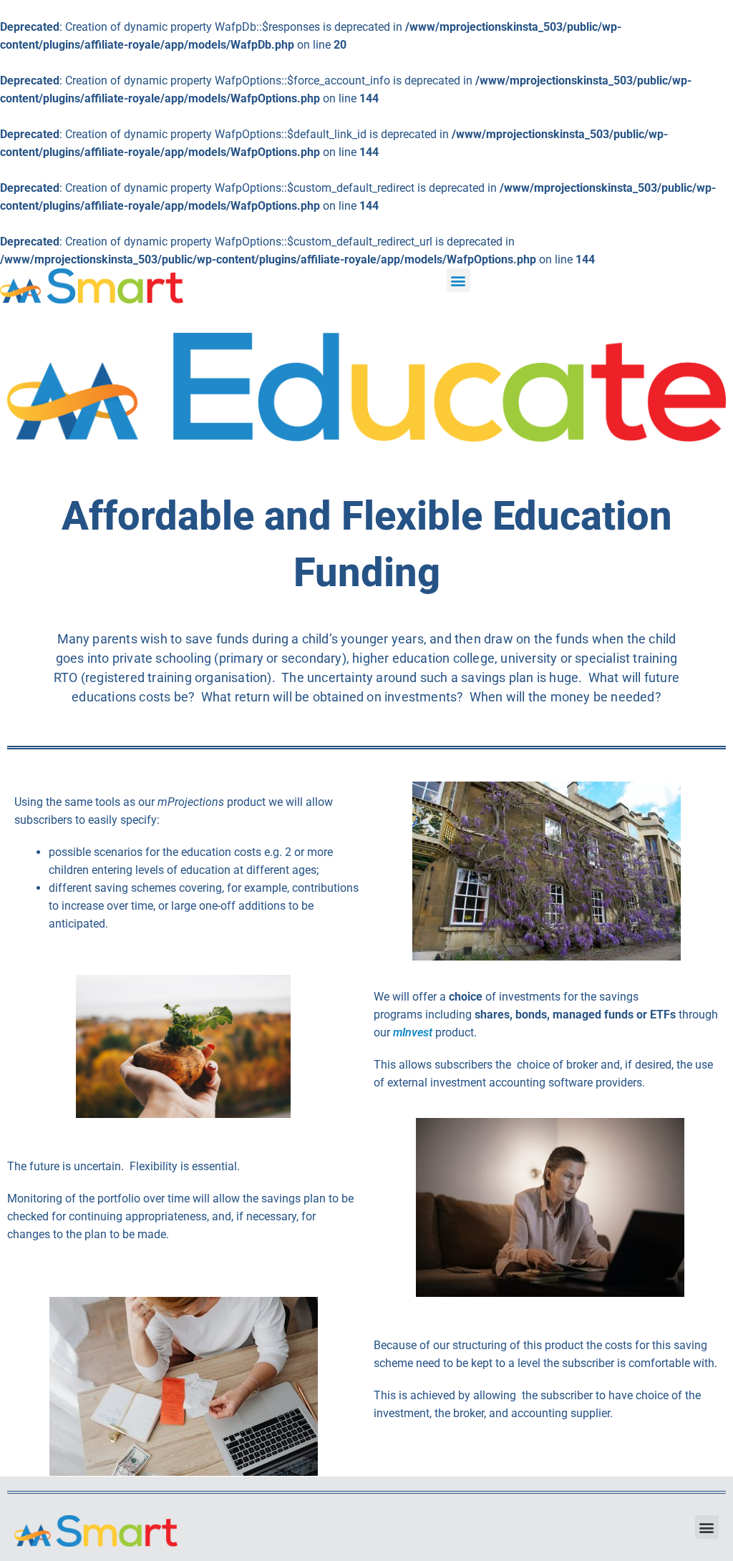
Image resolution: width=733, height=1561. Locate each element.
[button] (458, 280)
